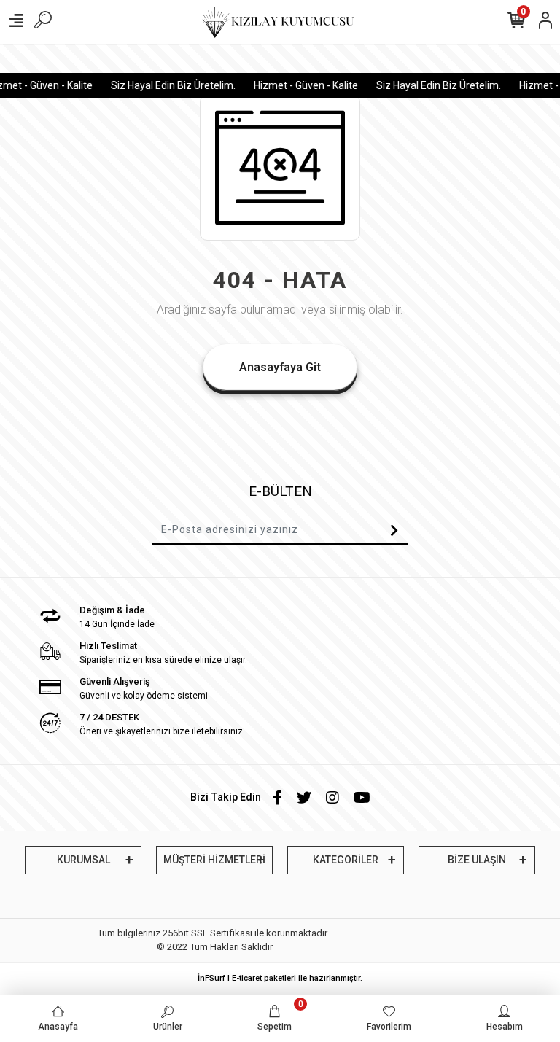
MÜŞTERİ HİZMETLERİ (214, 860)
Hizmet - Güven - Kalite (301, 85)
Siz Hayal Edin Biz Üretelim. (168, 85)
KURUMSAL (83, 860)
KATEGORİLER (345, 860)
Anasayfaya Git (280, 367)
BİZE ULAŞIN (477, 860)
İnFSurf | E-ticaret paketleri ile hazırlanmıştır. (280, 978)
